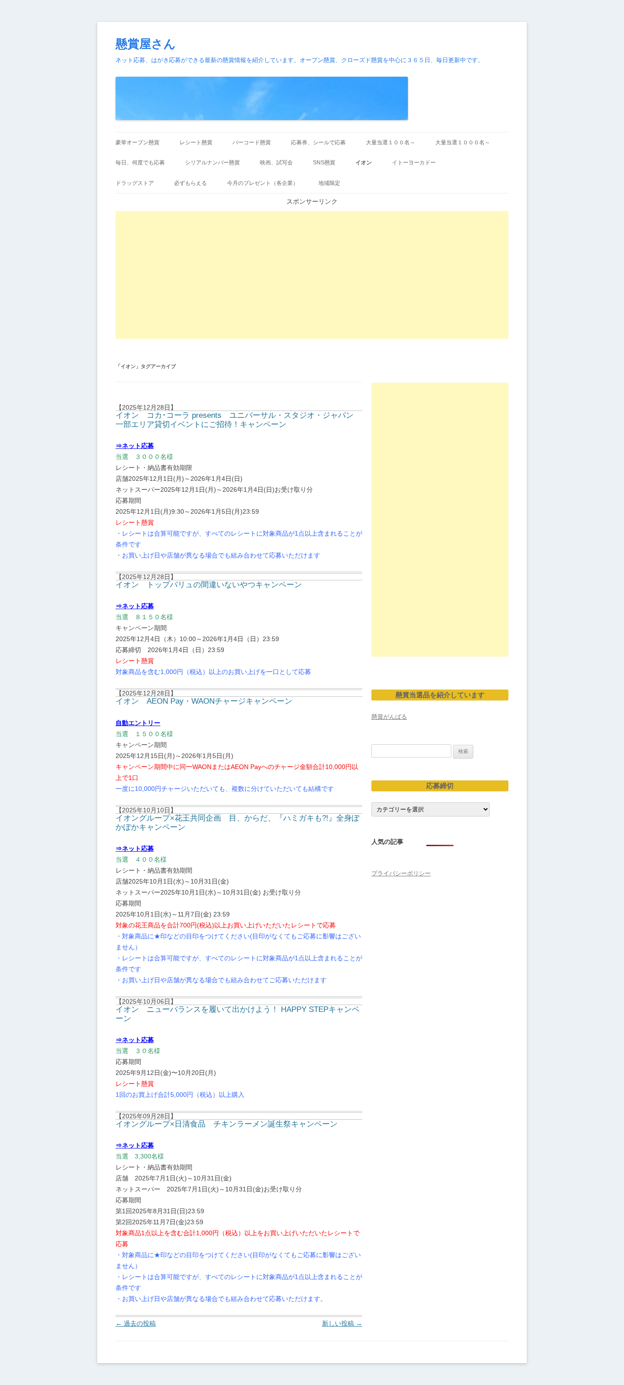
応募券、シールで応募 (318, 142)
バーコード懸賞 (252, 142)
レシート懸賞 (196, 142)
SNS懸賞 (324, 162)
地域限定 (329, 183)
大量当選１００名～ (390, 142)
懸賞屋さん (146, 44)
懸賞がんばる (389, 716)
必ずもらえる (190, 183)
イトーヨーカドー (414, 162)
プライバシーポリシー (401, 873)
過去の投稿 (136, 1323)
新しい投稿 (342, 1323)
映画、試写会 (276, 162)
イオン (363, 162)
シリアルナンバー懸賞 (212, 162)
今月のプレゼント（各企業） (262, 183)
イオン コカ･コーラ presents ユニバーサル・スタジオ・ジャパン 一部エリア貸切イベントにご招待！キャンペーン (235, 420)
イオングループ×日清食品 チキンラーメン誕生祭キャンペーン (227, 1124)
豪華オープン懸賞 (137, 142)
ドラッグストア (135, 183)
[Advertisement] (312, 275)
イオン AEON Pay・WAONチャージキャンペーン (204, 701)
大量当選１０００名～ (462, 142)
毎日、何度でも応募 (140, 162)
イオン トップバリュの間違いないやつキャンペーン (209, 584)
